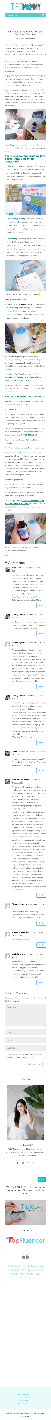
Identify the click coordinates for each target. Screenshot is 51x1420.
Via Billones (17, 954)
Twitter (24, 1404)
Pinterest (24, 1401)
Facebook (24, 1394)
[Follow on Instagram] (28, 1163)
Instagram (25, 1398)
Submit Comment (33, 1063)
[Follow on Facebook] (18, 1163)
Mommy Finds (30, 38)
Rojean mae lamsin (21, 932)
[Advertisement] (25, 1325)
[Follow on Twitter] (23, 1163)
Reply (41, 605)
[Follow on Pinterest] (33, 1163)
